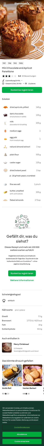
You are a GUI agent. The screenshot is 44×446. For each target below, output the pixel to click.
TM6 (9, 63)
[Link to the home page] (22, 4)
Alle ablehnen (22, 434)
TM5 (15, 63)
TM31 (21, 63)
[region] (22, 423)
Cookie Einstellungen (22, 427)
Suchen (39, 6)
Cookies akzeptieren (22, 441)
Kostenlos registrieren (22, 90)
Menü (5, 6)
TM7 (4, 63)
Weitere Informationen (22, 280)
